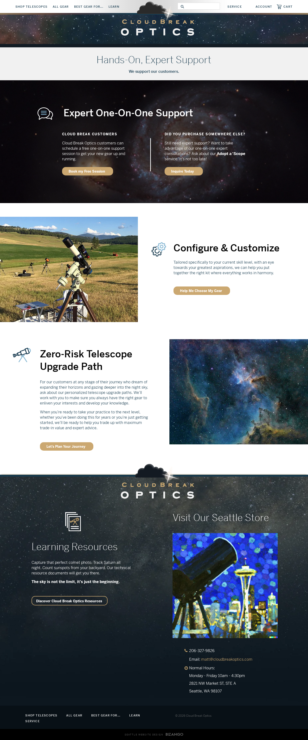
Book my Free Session (87, 171)
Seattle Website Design (144, 734)
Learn (114, 7)
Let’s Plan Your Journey (65, 446)
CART (288, 7)
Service (234, 7)
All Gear (61, 7)
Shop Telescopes (31, 7)
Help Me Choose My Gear (201, 291)
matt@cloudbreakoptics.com (226, 659)
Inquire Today (183, 171)
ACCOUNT (264, 7)
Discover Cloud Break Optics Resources (69, 601)
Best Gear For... (88, 7)
